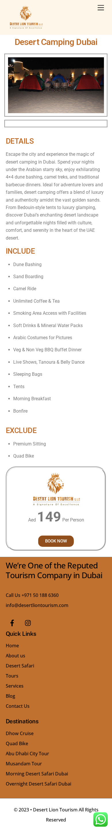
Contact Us (18, 706)
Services (15, 686)
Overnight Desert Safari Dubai (38, 784)
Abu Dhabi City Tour (27, 753)
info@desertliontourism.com (37, 605)
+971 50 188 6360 (40, 595)
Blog (10, 696)
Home (12, 645)
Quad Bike (17, 743)
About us (15, 655)
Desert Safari (20, 666)
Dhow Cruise (20, 733)
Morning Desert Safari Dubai (37, 774)
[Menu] (101, 8)
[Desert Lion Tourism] (26, 27)
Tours (12, 676)
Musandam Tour (24, 763)
